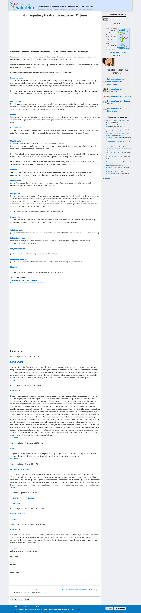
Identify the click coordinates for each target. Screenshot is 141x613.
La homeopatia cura (111, 173)
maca (12, 448)
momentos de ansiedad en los (114, 137)
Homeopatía (54, 7)
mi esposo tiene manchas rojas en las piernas (118, 120)
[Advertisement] (27, 32)
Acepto (109, 608)
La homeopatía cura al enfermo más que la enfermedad (115, 82)
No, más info (120, 608)
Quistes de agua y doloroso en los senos (117, 141)
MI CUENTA (106, 179)
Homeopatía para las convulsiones (115, 90)
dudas (107, 175)
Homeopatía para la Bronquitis (119, 96)
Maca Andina (15, 391)
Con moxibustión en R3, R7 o (114, 156)
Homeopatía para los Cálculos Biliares (118, 102)
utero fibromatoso (17, 514)
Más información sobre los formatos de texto (78, 589)
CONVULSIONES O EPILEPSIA (114, 167)
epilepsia (108, 166)
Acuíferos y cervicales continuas (115, 149)
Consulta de (109, 145)
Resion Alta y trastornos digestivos (115, 130)
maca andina (15, 529)
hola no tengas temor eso (23, 498)
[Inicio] (22, 5)
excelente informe (111, 147)
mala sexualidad (16, 362)
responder (14, 380)
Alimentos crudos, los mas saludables (116, 162)
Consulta (108, 160)
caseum (108, 126)
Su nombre (14, 557)
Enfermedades (43, 7)
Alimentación (73, 7)
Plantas (63, 7)
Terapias (89, 7)
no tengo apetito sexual (19, 469)
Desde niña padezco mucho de (114, 152)
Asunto (13, 564)
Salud (81, 7)
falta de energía (110, 128)
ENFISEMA (108, 124)
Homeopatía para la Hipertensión (114, 109)
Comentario (15, 572)
